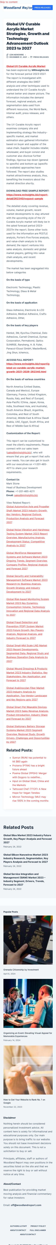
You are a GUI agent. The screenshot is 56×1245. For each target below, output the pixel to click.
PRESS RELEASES (42, 7)
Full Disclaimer (38, 1230)
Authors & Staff (18, 1226)
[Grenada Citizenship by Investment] (28, 940)
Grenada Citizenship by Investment (21, 969)
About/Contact (18, 1230)
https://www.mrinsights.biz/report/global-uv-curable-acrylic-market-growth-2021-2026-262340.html (27, 367)
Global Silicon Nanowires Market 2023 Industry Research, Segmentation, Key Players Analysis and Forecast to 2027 (25, 858)
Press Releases (41, 57)
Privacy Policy (38, 1226)
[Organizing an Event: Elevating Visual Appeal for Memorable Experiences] (28, 1003)
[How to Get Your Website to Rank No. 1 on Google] (28, 1070)
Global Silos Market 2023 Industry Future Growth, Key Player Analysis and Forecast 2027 (27, 839)
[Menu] (28, 8)
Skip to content (8, 1)
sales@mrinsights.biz (19, 452)
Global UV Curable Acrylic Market (25, 66)
